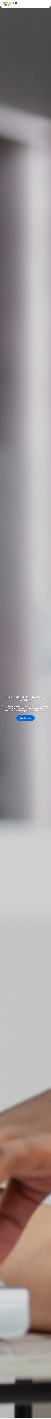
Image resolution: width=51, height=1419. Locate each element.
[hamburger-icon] (46, 4)
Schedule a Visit (25, 718)
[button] (23, 1415)
